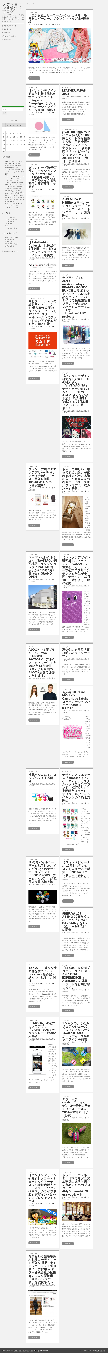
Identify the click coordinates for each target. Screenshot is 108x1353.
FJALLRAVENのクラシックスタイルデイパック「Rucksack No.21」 (14, 206)
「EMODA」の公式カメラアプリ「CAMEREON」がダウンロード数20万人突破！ (42, 1029)
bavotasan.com (100, 1351)
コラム (7, 226)
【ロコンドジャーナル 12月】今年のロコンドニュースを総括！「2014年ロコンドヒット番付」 (76, 868)
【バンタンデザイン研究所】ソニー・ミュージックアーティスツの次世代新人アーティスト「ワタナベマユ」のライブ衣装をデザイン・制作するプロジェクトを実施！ (42, 1188)
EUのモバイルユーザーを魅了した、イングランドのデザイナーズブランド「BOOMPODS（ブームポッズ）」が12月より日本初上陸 (42, 871)
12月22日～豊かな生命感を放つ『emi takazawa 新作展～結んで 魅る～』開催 (42, 974)
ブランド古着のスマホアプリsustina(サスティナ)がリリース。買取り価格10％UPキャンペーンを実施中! (42, 477)
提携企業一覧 (6, 29)
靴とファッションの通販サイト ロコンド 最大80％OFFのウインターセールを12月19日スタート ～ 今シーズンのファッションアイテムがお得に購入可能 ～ (42, 312)
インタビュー (9, 221)
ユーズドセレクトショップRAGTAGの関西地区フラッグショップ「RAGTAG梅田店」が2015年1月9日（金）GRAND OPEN (42, 566)
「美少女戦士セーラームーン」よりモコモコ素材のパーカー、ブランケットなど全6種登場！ (59, 18)
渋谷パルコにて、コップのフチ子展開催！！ (42, 778)
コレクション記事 (11, 219)
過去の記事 (6, 32)
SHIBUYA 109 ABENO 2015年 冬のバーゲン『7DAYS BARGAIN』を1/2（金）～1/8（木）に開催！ (76, 921)
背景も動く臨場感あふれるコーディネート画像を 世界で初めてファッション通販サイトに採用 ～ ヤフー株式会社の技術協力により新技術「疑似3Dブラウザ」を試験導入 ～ (42, 1269)
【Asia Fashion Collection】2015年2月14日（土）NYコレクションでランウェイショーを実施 (42, 248)
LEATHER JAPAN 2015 (74, 92)
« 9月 (4, 152)
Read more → (34, 78)
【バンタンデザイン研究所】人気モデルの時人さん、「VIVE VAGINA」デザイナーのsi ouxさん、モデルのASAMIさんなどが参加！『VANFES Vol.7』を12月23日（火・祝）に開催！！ (76, 392)
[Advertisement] (13, 75)
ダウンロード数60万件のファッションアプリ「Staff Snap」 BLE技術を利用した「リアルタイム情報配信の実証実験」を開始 (43, 177)
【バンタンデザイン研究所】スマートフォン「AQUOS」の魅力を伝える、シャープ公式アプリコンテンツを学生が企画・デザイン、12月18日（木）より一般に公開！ (76, 570)
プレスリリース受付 (9, 36)
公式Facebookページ (10, 251)
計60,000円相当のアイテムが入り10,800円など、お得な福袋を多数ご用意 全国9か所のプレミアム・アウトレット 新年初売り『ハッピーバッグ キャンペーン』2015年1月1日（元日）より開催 (76, 146)
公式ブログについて (9, 26)
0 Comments (58, 24)
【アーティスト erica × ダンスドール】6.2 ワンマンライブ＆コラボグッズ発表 (14, 178)
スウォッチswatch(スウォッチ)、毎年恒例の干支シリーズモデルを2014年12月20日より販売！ (76, 1107)
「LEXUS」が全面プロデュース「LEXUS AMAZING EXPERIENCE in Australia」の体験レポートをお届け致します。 (76, 977)
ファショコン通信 (11, 228)
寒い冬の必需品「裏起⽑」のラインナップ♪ (76, 653)
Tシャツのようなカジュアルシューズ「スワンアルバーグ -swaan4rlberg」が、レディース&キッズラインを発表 (76, 1031)
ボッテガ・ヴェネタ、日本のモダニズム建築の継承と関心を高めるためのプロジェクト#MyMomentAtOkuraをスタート (76, 1184)
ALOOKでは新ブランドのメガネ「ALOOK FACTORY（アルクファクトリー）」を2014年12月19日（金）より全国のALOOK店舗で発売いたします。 (42, 662)
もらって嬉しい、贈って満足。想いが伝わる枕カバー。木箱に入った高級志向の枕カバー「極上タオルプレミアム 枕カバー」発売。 (76, 478)
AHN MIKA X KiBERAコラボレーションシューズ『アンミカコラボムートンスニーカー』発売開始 (76, 207)
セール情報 (9, 224)
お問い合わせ (6, 39)
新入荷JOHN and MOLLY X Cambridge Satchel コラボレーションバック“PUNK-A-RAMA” (76, 700)
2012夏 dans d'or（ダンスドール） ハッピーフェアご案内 (14, 172)
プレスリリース (10, 217)
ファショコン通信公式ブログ (12, 8)
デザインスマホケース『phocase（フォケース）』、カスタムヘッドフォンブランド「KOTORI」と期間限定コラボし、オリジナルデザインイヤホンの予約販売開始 (76, 787)
